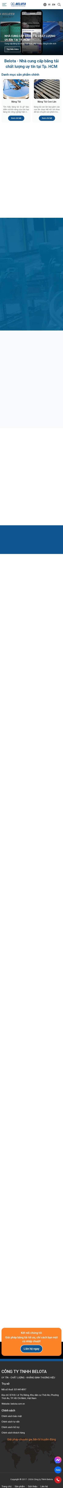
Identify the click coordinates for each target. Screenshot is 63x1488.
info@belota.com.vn (18, 1171)
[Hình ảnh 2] (47, 1072)
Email (7, 1219)
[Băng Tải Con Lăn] (47, 89)
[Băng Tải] (16, 89)
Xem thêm (30, 662)
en (53, 4)
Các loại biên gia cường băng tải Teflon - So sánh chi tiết (31, 489)
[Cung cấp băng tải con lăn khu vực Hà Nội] (31, 983)
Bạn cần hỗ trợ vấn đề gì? (16, 1242)
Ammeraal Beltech (31, 875)
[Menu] (5, 5)
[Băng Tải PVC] (47, 148)
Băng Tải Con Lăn (47, 101)
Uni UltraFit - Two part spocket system (31, 930)
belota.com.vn (18, 1403)
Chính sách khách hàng (13, 1432)
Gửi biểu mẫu (31, 1298)
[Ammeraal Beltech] (31, 850)
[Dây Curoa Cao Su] (47, 191)
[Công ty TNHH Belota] (18, 4)
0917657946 (14, 1165)
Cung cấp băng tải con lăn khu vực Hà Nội (27, 1007)
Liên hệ (44, 1486)
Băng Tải (16, 101)
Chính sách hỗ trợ (10, 1427)
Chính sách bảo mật (12, 1416)
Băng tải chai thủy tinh (16, 390)
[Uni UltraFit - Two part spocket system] (31, 905)
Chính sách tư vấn (11, 1421)
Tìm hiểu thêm (13, 49)
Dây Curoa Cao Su (46, 203)
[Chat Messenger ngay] (58, 1459)
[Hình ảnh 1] (15, 1072)
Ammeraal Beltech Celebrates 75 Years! (31, 820)
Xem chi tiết (16, 118)
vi (49, 4)
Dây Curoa (16, 203)
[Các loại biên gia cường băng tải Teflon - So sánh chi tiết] (31, 463)
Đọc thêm (14, 408)
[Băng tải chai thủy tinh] (31, 365)
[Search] (59, 4)
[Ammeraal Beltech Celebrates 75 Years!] (31, 795)
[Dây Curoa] (16, 191)
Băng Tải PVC (47, 160)
